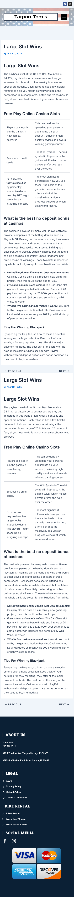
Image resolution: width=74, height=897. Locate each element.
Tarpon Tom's (30, 17)
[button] (64, 17)
